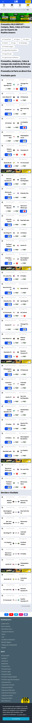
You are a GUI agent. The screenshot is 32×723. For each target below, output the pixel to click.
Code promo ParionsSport (8, 693)
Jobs (2, 637)
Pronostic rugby (6, 672)
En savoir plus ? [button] (21, 714)
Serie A (6, 43)
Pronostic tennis (6, 669)
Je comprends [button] (16, 718)
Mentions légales (6, 642)
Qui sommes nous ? (6, 629)
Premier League (8, 47)
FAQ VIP (3, 648)
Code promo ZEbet (6, 698)
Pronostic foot (5, 666)
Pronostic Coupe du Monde (9, 677)
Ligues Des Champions (10, 50)
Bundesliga (24, 43)
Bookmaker (4, 664)
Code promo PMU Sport (8, 690)
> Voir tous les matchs (25, 606)
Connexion (28, 2)
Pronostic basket (6, 674)
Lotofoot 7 (4, 658)
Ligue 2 (27, 39)
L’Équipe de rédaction (7, 632)
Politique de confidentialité (9, 645)
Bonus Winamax (6, 701)
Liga (14, 43)
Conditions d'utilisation (8, 640)
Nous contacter (5, 626)
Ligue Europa (8, 54)
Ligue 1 (18, 39)
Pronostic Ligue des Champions (10, 680)
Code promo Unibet (7, 696)
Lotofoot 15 (4, 661)
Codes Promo (5, 624)
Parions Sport (5, 656)
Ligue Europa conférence (11, 58)
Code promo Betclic (7, 688)
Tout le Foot (7, 39)
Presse (3, 634)
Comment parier (6, 682)
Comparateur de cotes (7, 685)
